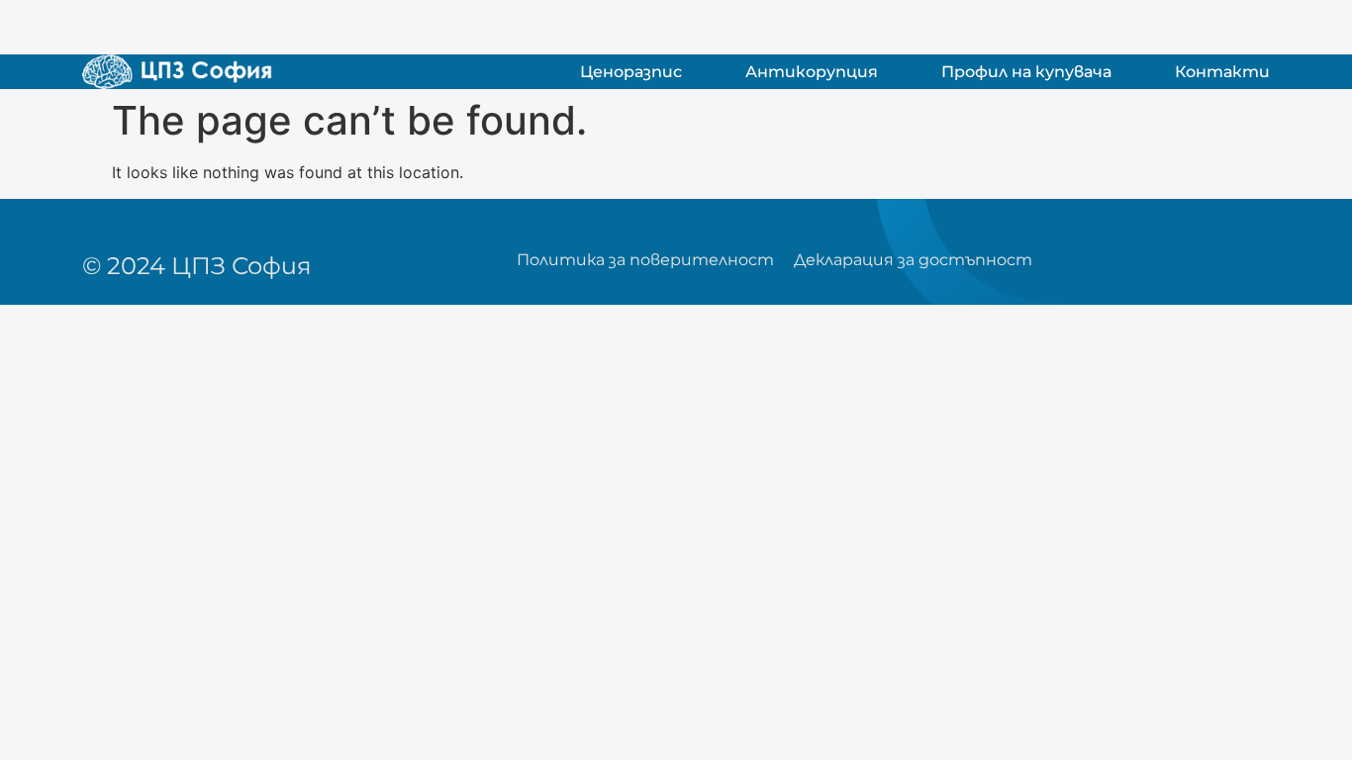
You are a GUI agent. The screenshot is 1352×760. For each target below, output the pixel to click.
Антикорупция (811, 71)
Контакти (1222, 71)
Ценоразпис (631, 71)
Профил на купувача (1026, 71)
